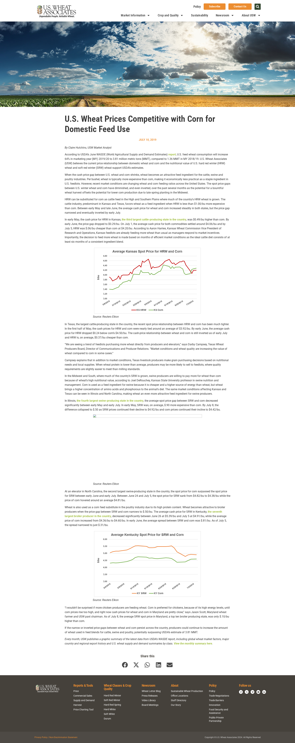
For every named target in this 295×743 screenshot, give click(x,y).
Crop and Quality (168, 15)
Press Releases (150, 695)
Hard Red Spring (112, 704)
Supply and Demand (84, 700)
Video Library (149, 700)
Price (76, 691)
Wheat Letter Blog (151, 691)
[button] (258, 7)
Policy (197, 6)
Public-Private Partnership (216, 719)
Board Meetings (150, 705)
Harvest (77, 705)
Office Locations (179, 695)
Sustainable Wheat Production (187, 691)
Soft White (109, 714)
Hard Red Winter (112, 695)
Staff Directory (178, 700)
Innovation (214, 705)
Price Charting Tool (83, 709)
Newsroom (222, 15)
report (172, 154)
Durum (107, 718)
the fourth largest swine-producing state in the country (110, 400)
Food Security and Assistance (218, 711)
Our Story (176, 705)
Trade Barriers (216, 700)
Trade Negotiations (219, 695)
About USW (249, 15)
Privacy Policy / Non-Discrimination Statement (55, 737)
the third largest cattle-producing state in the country (154, 219)
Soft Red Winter (112, 700)
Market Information (133, 15)
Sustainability (199, 15)
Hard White (110, 709)
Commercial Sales (82, 695)
